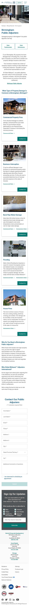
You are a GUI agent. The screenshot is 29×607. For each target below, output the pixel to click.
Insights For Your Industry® (9, 514)
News (6, 509)
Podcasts (19, 509)
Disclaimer (4, 566)
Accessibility (5, 574)
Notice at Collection (6, 580)
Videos (7, 511)
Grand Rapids (14, 543)
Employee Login (19, 569)
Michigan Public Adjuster (14, 83)
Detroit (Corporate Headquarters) (14, 533)
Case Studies (20, 511)
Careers (17, 572)
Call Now (20, 2)
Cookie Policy (5, 572)
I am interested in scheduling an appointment (13, 477)
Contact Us (22, 139)
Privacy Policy (5, 569)
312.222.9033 (14, 559)
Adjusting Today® (19, 514)
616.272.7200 (14, 549)
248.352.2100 (14, 539)
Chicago (14, 553)
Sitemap (17, 566)
